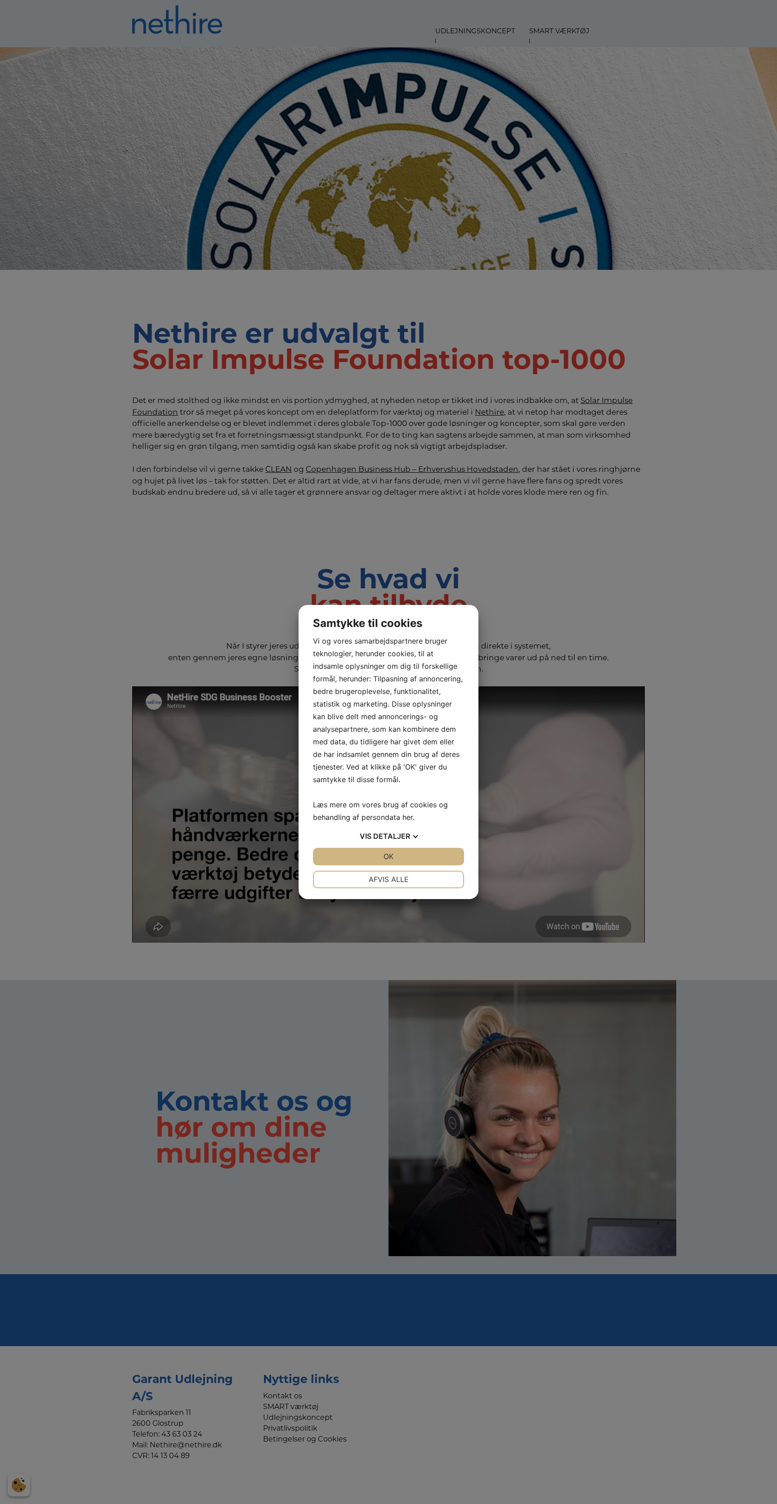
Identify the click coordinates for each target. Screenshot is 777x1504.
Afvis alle (389, 879)
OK (388, 856)
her (407, 817)
